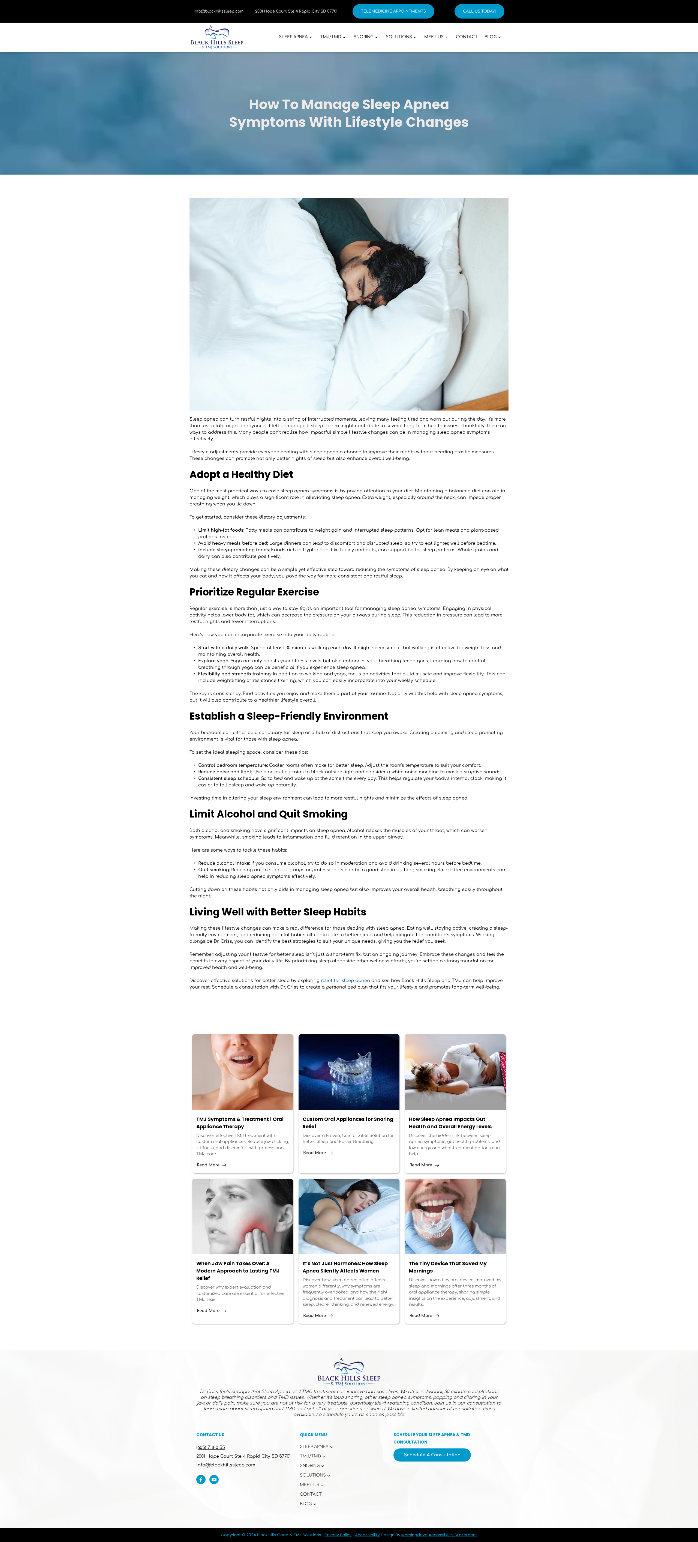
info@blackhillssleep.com (218, 11)
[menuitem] (296, 37)
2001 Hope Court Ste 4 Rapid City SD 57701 (296, 11)
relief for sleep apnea (345, 980)
